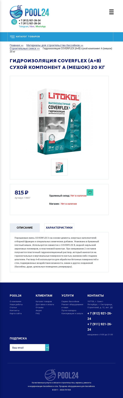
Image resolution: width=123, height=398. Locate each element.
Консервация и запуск (72, 313)
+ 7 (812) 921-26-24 (29, 20)
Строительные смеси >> (25, 48)
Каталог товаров (44, 301)
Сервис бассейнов (70, 301)
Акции (39, 310)
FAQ (38, 313)
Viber (31, 26)
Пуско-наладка (69, 310)
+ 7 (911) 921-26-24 (29, 23)
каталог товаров (28, 37)
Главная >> (16, 45)
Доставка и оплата (45, 304)
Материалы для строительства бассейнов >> (54, 45)
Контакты (14, 310)
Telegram (23, 26)
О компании (15, 301)
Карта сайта (16, 313)
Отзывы (40, 307)
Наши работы (16, 304)
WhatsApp (41, 26)
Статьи (13, 307)
